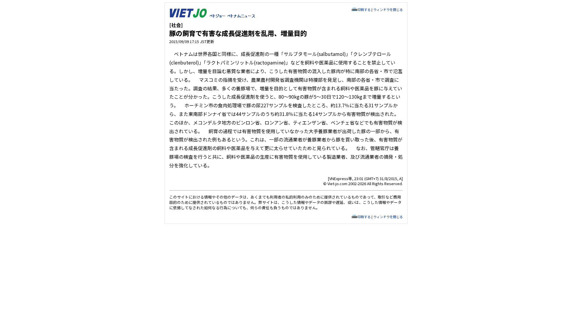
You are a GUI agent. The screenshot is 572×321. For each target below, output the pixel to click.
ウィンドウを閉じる (388, 9)
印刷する (364, 9)
